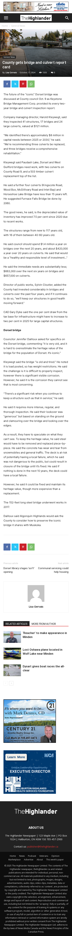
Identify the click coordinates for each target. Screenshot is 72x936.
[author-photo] (36, 601)
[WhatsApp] (31, 84)
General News (18, 25)
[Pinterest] (23, 84)
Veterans (43, 855)
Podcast (32, 855)
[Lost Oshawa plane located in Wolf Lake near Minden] (12, 654)
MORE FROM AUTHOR (44, 623)
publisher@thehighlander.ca (42, 846)
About (40, 859)
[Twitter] (15, 84)
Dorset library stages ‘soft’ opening (18, 570)
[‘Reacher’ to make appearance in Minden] (12, 637)
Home (5, 25)
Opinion (55, 855)
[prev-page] (5, 683)
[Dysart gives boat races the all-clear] (12, 670)
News (22, 855)
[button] (6, 18)
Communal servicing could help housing (53, 570)
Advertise (28, 859)
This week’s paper (55, 859)
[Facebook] (6, 84)
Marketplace (14, 859)
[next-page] (11, 683)
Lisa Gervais (11, 72)
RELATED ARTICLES (16, 623)
